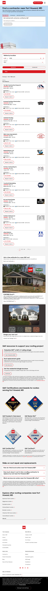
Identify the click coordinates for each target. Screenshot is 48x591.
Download (7, 373)
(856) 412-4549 (7, 159)
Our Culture (27, 540)
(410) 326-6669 (7, 110)
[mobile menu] (45, 2)
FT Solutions (27, 564)
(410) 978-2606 (7, 241)
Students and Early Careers (31, 542)
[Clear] (40, 58)
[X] (22, 568)
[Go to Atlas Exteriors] (40, 234)
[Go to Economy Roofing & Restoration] (40, 103)
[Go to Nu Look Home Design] (40, 201)
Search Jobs (28, 537)
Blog (3, 559)
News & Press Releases (7, 562)
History (3, 537)
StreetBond (27, 562)
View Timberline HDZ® (10, 355)
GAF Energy (27, 559)
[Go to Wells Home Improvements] (40, 136)
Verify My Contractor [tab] (21, 15)
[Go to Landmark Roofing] (40, 119)
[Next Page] (30, 250)
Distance (5, 60)
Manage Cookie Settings (23, 588)
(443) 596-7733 (7, 225)
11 (28, 250)
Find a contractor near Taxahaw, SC (11, 574)
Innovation (4, 542)
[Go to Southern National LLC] (40, 217)
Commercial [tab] (12, 15)
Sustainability (5, 547)
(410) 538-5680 (7, 175)
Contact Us (5, 554)
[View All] (9, 90)
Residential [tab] (5, 15)
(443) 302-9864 (7, 192)
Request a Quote (9, 113)
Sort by (3, 80)
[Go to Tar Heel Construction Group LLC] (40, 86)
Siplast (26, 554)
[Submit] (43, 58)
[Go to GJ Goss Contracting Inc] (40, 168)
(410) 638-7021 (7, 94)
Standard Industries (6, 545)
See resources (8, 365)
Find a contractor (38, 2)
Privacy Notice (22, 584)
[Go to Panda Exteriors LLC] (40, 152)
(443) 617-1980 (7, 208)
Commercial (34, 67)
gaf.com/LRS (29, 456)
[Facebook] (20, 568)
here (24, 456)
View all (4, 518)
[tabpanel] (24, 21)
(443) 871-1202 (7, 143)
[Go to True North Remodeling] (40, 185)
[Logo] (4, 3)
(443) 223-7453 (7, 126)
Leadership (4, 540)
